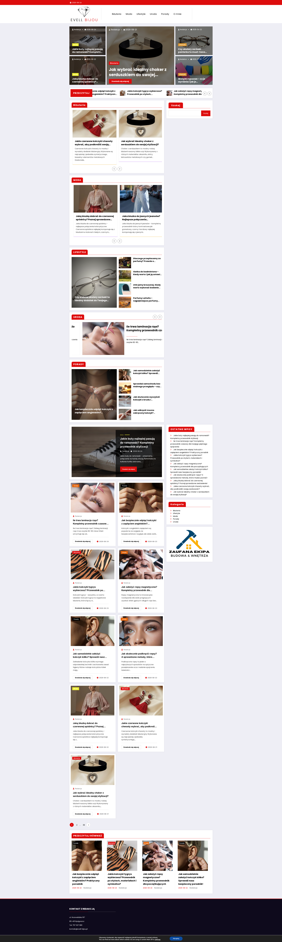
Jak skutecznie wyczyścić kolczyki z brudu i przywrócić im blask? (146, 395)
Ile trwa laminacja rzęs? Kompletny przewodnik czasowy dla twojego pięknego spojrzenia (138, 325)
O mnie (177, 14)
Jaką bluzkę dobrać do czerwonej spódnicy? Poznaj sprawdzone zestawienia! (85, 80)
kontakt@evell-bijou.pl (78, 926)
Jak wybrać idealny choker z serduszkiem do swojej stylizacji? (137, 72)
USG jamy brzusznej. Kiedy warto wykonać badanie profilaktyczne (147, 283)
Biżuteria (116, 14)
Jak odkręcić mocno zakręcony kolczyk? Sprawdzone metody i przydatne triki (144, 408)
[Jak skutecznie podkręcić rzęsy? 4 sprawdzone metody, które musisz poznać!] (141, 628)
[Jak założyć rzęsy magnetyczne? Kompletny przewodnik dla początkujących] (141, 561)
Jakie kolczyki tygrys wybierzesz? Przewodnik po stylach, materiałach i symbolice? (91, 586)
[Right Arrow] (209, 93)
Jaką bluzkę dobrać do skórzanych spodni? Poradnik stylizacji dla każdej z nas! (152, 215)
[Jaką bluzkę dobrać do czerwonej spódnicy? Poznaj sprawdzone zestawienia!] (92, 697)
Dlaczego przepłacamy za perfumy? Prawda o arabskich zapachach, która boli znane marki (147, 257)
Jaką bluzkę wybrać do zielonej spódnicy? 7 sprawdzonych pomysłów (106, 215)
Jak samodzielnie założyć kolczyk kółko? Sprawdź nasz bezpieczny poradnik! (184, 93)
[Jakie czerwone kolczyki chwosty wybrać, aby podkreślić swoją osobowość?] (141, 697)
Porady (165, 14)
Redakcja (77, 29)
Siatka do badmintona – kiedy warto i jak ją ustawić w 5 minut (147, 270)
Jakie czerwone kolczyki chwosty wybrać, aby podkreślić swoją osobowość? (138, 722)
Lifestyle (141, 14)
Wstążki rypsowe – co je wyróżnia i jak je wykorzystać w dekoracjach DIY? (194, 80)
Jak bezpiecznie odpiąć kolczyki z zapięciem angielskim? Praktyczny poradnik (94, 408)
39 (84, 822)
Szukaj (175, 105)
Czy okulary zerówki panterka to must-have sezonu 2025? (191, 50)
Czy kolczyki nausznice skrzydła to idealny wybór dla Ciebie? (152, 143)
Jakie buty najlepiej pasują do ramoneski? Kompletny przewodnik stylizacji (87, 50)
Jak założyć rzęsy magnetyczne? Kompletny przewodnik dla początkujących (138, 93)
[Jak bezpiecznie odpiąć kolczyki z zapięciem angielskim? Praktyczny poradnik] (141, 494)
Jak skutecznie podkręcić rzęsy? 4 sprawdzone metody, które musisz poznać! (139, 653)
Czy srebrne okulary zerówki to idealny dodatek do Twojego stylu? (92, 296)
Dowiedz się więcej (120, 81)
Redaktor (183, 59)
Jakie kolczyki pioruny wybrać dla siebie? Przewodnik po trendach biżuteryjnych (106, 143)
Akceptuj (176, 938)
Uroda (153, 14)
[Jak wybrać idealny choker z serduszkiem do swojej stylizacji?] (92, 767)
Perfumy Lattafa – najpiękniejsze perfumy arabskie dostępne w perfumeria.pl (145, 296)
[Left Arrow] (205, 93)
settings (157, 940)
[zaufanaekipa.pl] (189, 540)
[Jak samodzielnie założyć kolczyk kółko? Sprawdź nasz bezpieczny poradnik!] (92, 628)
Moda (129, 14)
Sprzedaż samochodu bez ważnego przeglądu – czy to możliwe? (146, 382)
